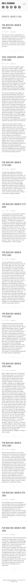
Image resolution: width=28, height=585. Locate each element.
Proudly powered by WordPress (9, 580)
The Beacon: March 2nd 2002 (14, 529)
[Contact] (19, 7)
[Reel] (3, 7)
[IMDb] (11, 7)
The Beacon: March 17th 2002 (11, 315)
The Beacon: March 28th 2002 (11, 26)
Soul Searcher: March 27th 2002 (13, 58)
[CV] (15, 7)
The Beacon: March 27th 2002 (11, 164)
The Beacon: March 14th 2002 (11, 365)
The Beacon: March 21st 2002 (14, 205)
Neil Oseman (8, 3)
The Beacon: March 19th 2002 (11, 254)
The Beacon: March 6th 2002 (13, 494)
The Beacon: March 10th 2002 (11, 444)
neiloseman (13, 31)
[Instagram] (7, 7)
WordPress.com (13, 581)
